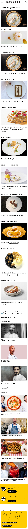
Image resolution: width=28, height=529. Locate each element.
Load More (4, 388)
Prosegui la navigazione (9, 522)
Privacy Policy (7, 525)
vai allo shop (12, 491)
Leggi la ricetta (16, 46)
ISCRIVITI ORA (12, 501)
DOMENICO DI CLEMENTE (12, 313)
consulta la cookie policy (11, 517)
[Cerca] (26, 2)
